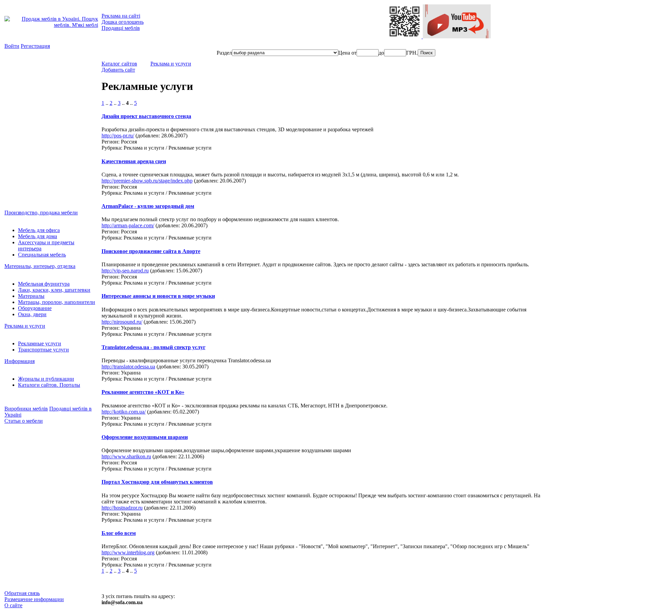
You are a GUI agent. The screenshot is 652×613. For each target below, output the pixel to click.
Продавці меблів (121, 28)
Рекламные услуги (39, 343)
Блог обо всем (119, 533)
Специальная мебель (42, 254)
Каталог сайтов (119, 63)
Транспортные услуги (43, 349)
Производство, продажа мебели (41, 212)
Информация (19, 361)
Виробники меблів (26, 408)
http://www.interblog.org (128, 552)
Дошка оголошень (123, 22)
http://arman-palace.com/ (128, 225)
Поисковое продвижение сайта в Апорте (151, 251)
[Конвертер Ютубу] (457, 36)
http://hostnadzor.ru (122, 508)
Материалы (31, 296)
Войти (11, 46)
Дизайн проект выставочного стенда (146, 116)
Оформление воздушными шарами (145, 437)
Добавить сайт (118, 70)
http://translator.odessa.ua (128, 366)
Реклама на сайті (121, 16)
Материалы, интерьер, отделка (39, 266)
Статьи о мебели (23, 421)
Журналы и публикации (46, 379)
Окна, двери (32, 314)
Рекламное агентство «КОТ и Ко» (143, 392)
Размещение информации (34, 599)
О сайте (13, 605)
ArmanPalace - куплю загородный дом (148, 206)
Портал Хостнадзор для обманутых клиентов (157, 482)
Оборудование (35, 308)
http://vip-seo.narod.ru (125, 270)
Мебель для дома (37, 236)
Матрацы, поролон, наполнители (56, 302)
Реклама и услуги (24, 326)
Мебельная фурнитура (44, 284)
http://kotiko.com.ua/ (124, 412)
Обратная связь (22, 593)
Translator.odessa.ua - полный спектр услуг (153, 347)
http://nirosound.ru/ (122, 322)
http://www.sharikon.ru (126, 456)
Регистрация (35, 46)
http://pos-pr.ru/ (118, 135)
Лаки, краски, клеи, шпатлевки (54, 290)
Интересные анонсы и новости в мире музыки (158, 296)
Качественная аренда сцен (134, 161)
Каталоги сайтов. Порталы (49, 385)
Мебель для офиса (39, 230)
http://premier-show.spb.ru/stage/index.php (147, 181)
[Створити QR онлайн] (405, 36)
